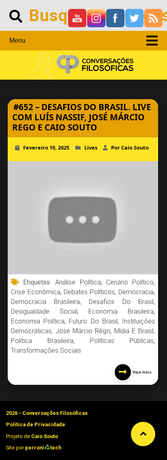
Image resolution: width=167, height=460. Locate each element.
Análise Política (78, 282)
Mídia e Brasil (134, 331)
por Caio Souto (130, 147)
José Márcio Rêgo (83, 331)
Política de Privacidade (35, 424)
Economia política (37, 321)
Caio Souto (44, 436)
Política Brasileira (42, 341)
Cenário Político (130, 282)
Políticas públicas (122, 341)
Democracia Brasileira (45, 302)
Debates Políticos (89, 292)
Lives (90, 147)
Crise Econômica (35, 292)
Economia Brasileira (121, 311)
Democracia (136, 292)
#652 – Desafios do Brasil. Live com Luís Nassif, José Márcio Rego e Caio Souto (81, 117)
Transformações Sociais (46, 350)
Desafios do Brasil (121, 302)
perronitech (43, 448)
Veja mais (141, 372)
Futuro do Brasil (93, 321)
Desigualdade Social (44, 311)
